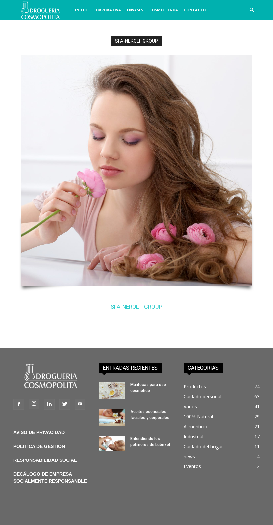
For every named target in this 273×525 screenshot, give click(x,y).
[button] (252, 10)
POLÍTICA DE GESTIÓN (39, 446)
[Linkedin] (49, 404)
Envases (135, 9)
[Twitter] (64, 404)
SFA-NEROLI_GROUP (136, 306)
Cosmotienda (163, 9)
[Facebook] (18, 404)
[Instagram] (34, 404)
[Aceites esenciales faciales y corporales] (112, 417)
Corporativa (107, 9)
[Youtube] (80, 404)
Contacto (195, 9)
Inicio (81, 9)
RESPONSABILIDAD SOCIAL (45, 460)
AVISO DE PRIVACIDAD (39, 432)
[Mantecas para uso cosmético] (112, 390)
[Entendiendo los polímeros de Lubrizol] (112, 443)
